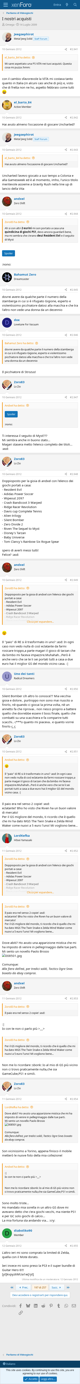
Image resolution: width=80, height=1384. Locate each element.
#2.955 (74, 1246)
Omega (9, 24)
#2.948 (74, 474)
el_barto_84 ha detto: (18, 57)
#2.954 (74, 1099)
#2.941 (74, 49)
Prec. (25, 1287)
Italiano (10, 1364)
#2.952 (74, 851)
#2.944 (74, 214)
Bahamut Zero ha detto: (19, 343)
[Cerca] (75, 4)
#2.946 (74, 335)
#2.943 (74, 150)
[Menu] (5, 5)
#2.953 (74, 998)
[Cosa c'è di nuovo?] (67, 4)
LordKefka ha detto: (17, 1107)
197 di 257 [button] (40, 1287)
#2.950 (74, 689)
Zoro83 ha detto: (15, 222)
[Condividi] (66, 49)
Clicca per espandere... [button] (40, 621)
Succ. (55, 1287)
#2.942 (74, 117)
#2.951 (74, 751)
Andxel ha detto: (15, 405)
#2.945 (74, 289)
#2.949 (74, 580)
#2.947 (74, 397)
